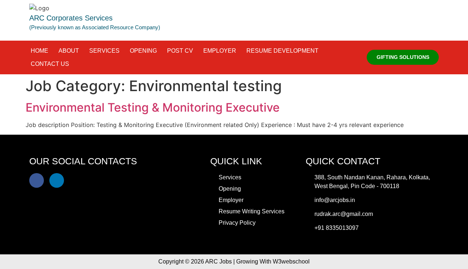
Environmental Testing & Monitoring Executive (153, 107)
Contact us (50, 64)
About (68, 51)
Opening (143, 51)
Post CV (180, 51)
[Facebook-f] (36, 180)
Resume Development (282, 51)
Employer (219, 51)
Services (104, 51)
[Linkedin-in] (56, 180)
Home (39, 51)
